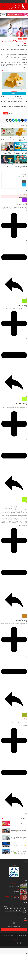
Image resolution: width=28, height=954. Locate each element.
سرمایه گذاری (14, 93)
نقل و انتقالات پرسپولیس (10, 910)
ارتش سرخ (19, 906)
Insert (27, 953)
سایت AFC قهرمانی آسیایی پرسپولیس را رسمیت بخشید (11, 884)
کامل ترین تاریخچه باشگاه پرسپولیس (12, 896)
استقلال (15, 906)
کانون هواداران (24, 915)
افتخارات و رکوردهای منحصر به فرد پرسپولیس (10, 890)
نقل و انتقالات (24, 910)
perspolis (24, 906)
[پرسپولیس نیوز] (17, 6)
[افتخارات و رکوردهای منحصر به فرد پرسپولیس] (23, 891)
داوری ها (20, 38)
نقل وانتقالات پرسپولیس (22, 912)
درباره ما (11, 939)
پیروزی (4, 912)
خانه (17, 939)
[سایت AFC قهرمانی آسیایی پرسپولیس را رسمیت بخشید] (23, 885)
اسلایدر (24, 38)
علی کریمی (24, 908)
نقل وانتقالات (18, 910)
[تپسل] (2, 71)
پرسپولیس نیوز (9, 912)
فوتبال (20, 908)
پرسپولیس (15, 912)
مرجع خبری (16, 908)
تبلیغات (14, 939)
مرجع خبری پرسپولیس (8, 908)
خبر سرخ (10, 906)
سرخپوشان (5, 906)
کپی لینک (6, 113)
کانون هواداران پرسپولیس (16, 915)
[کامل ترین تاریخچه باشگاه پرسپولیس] (23, 897)
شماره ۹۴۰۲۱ (14, 865)
